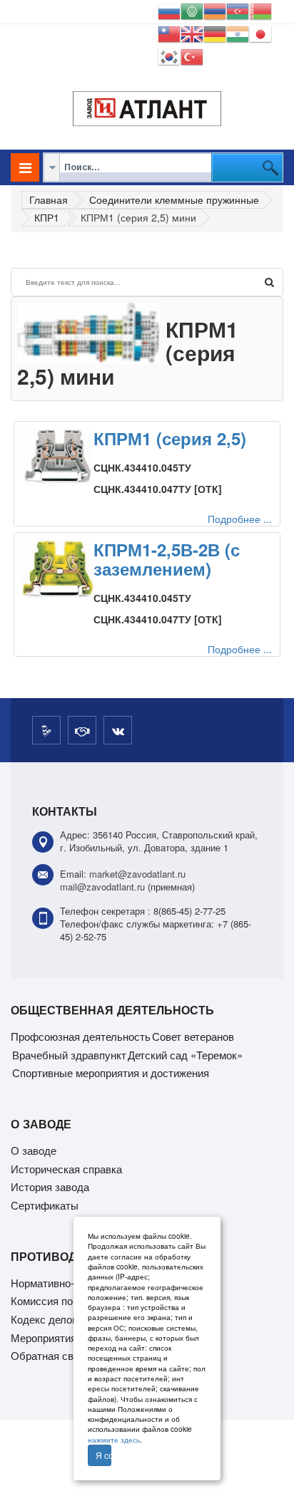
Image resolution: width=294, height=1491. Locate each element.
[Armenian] (214, 10)
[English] (192, 32)
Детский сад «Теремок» (185, 1054)
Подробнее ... (240, 518)
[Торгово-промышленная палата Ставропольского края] (82, 730)
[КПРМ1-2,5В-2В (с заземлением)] (57, 568)
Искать (269, 282)
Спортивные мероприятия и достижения (110, 1072)
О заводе (33, 1150)
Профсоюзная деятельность (81, 1036)
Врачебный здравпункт (69, 1054)
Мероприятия (43, 1337)
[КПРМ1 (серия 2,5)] (57, 456)
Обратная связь (50, 1355)
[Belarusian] (260, 10)
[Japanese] (260, 32)
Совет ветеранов (193, 1036)
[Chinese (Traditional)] (169, 32)
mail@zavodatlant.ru (102, 886)
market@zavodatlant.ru (137, 873)
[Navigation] (25, 167)
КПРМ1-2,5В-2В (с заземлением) (166, 558)
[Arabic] (192, 10)
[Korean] (169, 55)
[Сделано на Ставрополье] (46, 730)
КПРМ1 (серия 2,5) (169, 438)
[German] (214, 32)
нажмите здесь (114, 1440)
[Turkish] (192, 55)
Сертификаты (44, 1205)
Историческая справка (66, 1168)
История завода (50, 1186)
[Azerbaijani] (237, 10)
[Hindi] (237, 32)
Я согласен (103, 1455)
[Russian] (169, 10)
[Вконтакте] (117, 730)
